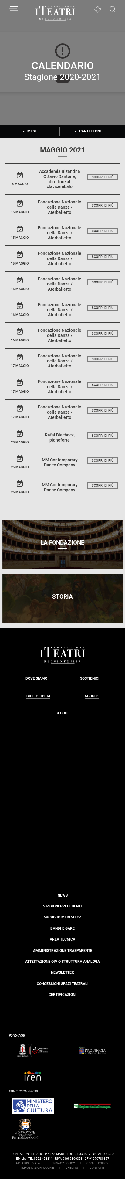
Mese (32, 131)
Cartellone (90, 131)
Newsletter (62, 972)
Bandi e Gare (62, 928)
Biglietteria (38, 696)
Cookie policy (97, 1163)
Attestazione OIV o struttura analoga (62, 961)
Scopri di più (102, 177)
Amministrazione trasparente (62, 950)
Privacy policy (63, 1163)
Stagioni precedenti (62, 906)
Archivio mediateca (62, 917)
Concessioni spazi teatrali (63, 984)
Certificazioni (62, 995)
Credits (72, 1167)
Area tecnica (62, 939)
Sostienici (90, 678)
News (63, 895)
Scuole (92, 696)
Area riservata (28, 1163)
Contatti (97, 1167)
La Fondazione (62, 542)
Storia (62, 596)
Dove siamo (36, 678)
